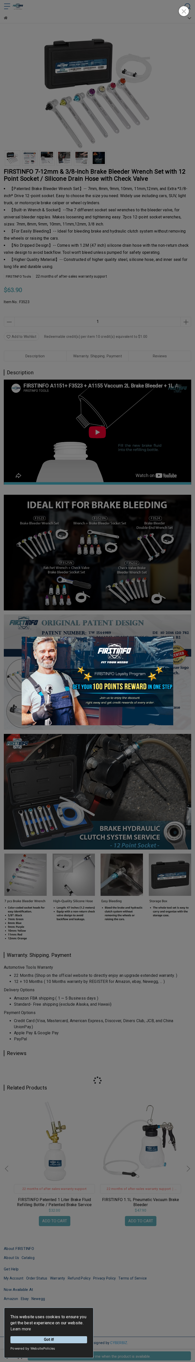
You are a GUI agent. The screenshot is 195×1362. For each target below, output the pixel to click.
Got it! (49, 1339)
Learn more (20, 1329)
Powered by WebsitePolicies (32, 1348)
